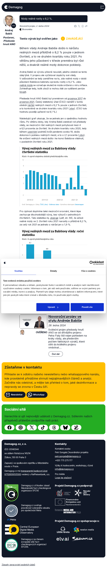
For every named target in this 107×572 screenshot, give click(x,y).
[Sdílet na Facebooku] (75, 26)
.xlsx (71, 108)
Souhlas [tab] (18, 271)
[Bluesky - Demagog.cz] (65, 427)
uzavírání (32, 131)
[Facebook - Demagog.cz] (9, 427)
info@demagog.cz (64, 469)
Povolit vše (87, 307)
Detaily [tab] (53, 271)
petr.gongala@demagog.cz (68, 456)
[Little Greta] (63, 529)
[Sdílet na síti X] (79, 26)
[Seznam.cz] (82, 539)
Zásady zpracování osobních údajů (18, 564)
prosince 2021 (27, 101)
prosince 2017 (75, 98)
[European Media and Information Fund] (68, 511)
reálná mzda (26, 85)
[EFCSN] (11, 544)
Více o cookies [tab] (88, 271)
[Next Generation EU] (68, 502)
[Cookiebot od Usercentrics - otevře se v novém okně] (91, 263)
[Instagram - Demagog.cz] (21, 427)
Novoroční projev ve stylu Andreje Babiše (65, 318)
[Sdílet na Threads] (82, 26)
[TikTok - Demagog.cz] (43, 427)
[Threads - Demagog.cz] (54, 427)
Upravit (51, 307)
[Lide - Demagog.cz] (76, 427)
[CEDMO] (21, 529)
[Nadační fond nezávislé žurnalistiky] (63, 492)
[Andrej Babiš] (22, 332)
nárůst (31, 105)
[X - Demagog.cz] (32, 427)
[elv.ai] (63, 539)
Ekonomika (27, 29)
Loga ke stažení (63, 477)
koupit (23, 91)
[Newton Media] (83, 529)
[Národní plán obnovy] (82, 492)
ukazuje (54, 218)
